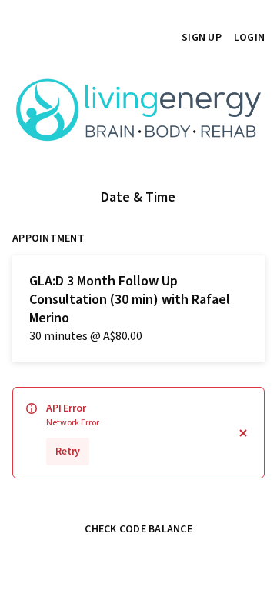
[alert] (138, 432)
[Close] (243, 432)
